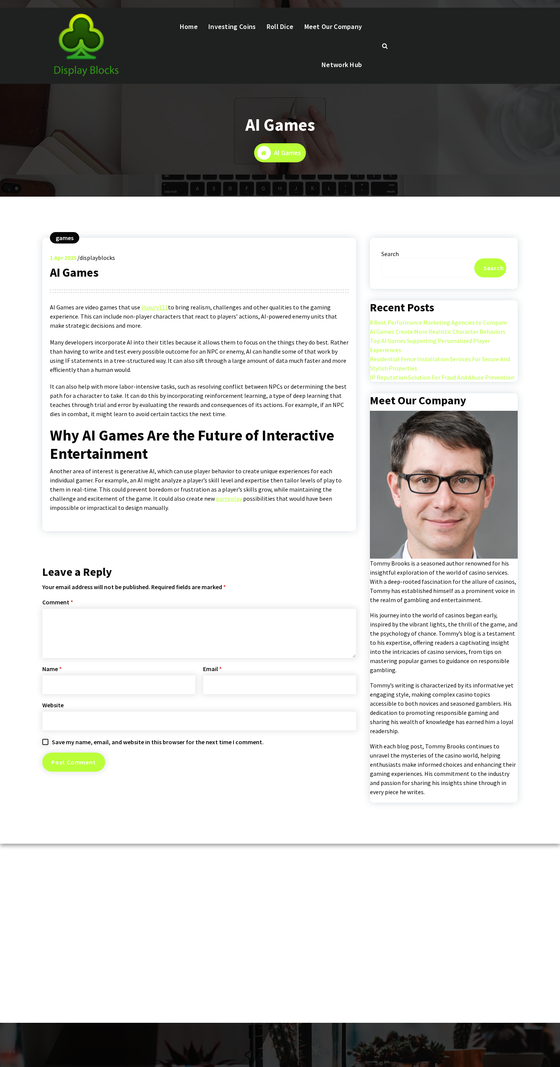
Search (390, 254)
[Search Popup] (385, 45)
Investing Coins (232, 26)
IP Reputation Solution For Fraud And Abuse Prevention (442, 377)
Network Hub (342, 64)
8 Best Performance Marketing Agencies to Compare (438, 322)
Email (212, 669)
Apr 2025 (63, 257)
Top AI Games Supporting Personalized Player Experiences (430, 345)
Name (52, 669)
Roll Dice (280, 26)
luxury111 (155, 307)
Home (189, 26)
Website (53, 705)
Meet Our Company (333, 26)
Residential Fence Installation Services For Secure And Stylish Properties (440, 363)
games (65, 238)
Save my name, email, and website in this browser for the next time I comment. (158, 742)
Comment (57, 602)
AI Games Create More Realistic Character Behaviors (438, 331)
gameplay (229, 498)
